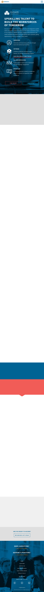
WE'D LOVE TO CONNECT (21, 547)
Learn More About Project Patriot (22, 56)
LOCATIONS (22, 563)
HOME (22, 561)
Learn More (35, 517)
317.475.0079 (22, 576)
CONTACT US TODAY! (22, 389)
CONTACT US (22, 565)
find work (31, 83)
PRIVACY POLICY (22, 573)
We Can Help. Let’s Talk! (22, 535)
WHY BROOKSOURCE (22, 568)
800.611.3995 (19, 579)
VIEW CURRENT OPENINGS (21, 553)
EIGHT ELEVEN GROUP (22, 570)
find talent (13, 83)
